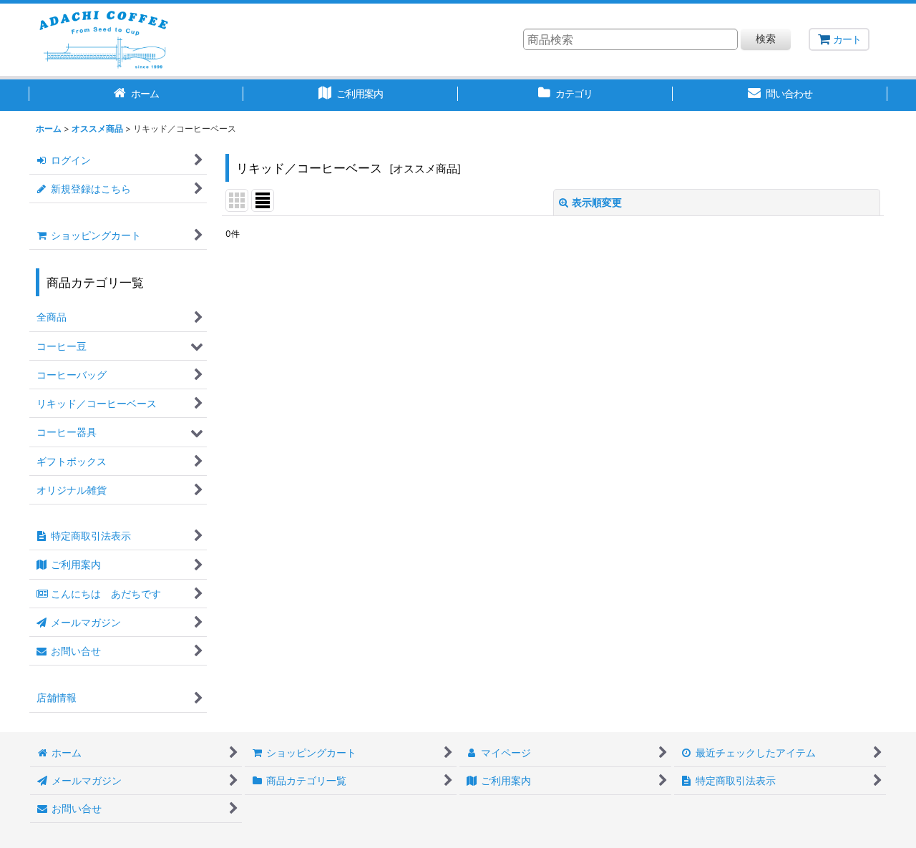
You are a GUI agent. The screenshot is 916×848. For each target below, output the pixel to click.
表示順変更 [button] (597, 202)
